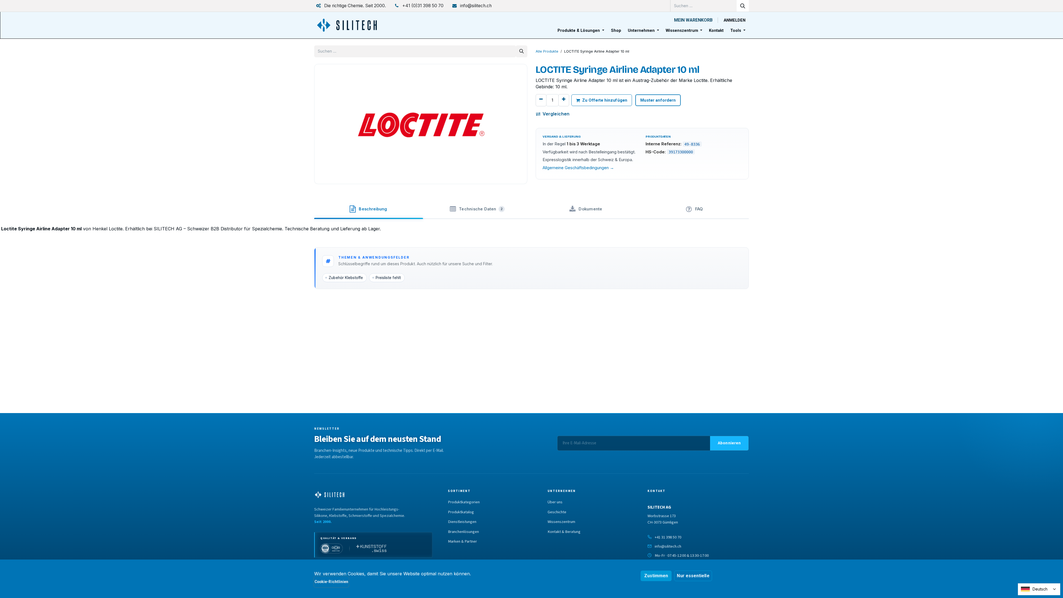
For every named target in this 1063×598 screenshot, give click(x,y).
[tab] (368, 208)
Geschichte (557, 512)
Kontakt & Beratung (564, 532)
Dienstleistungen (462, 522)
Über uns (555, 502)
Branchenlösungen (463, 532)
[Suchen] (743, 6)
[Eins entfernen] (541, 100)
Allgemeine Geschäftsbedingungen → (578, 167)
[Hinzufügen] (563, 100)
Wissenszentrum (561, 522)
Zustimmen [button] (656, 575)
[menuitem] (581, 30)
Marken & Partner (462, 541)
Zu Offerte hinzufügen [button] (604, 100)
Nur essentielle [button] (693, 575)
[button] (729, 443)
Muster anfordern (658, 100)
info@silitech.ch (668, 546)
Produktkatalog (461, 512)
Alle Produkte (547, 51)
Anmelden (734, 20)
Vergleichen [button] (556, 114)
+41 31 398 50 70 (668, 537)
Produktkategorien (464, 502)
